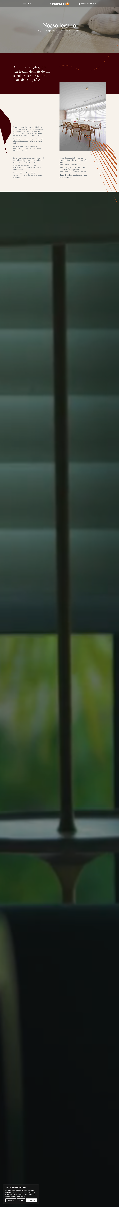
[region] (21, 1194)
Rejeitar (21, 1200)
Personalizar (11, 1200)
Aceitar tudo (31, 1200)
